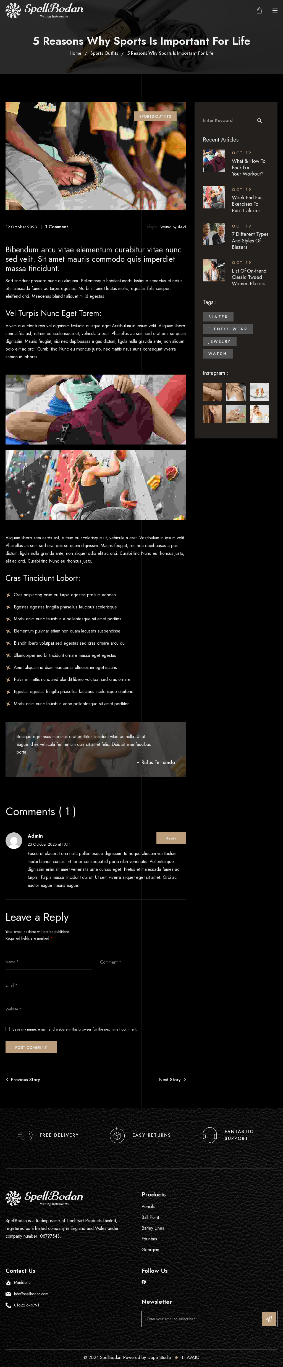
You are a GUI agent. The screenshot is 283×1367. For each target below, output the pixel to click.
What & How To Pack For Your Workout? (249, 168)
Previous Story (25, 1079)
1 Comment (56, 227)
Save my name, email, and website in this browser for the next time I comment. (74, 1029)
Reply (171, 838)
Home (75, 53)
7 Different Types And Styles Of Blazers (250, 241)
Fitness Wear (227, 329)
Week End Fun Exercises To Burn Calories (247, 204)
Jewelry (219, 341)
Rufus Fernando (158, 762)
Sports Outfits (104, 53)
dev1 (182, 227)
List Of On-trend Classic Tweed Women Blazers (249, 277)
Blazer (218, 317)
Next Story (170, 1079)
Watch (217, 353)
